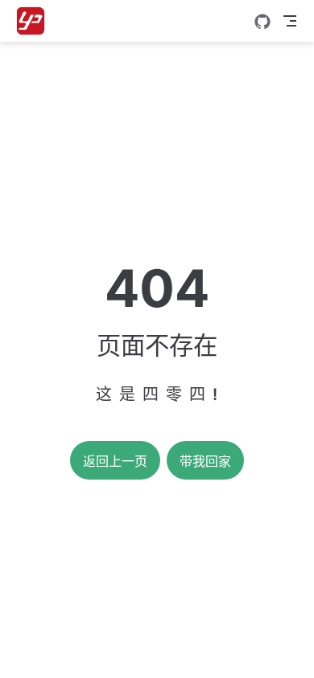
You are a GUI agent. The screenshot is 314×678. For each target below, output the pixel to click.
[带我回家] (36, 20)
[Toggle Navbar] (290, 20)
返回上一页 (115, 461)
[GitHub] (262, 22)
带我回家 (205, 461)
